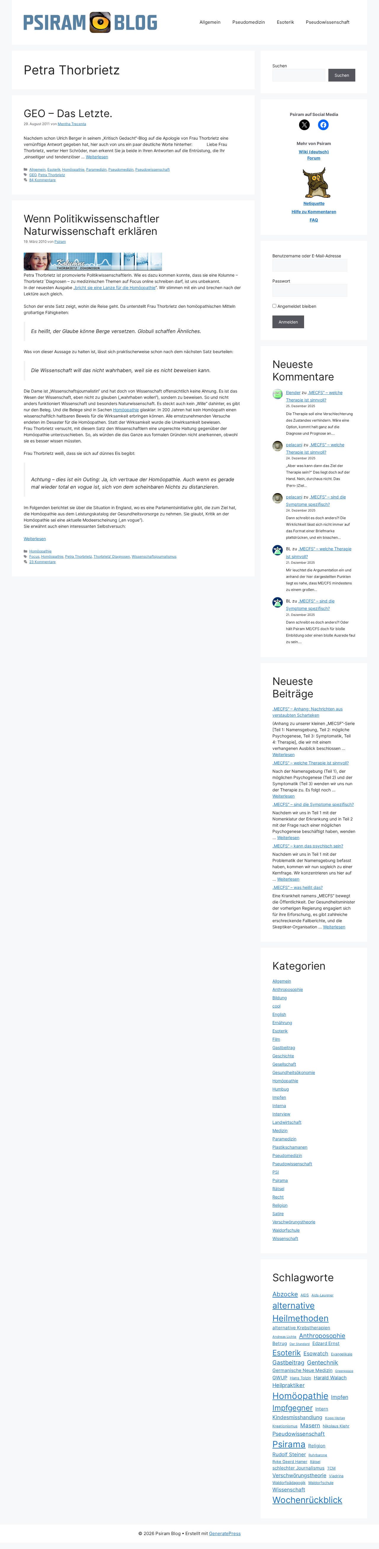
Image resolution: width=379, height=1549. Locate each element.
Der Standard (300, 1344)
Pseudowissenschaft (327, 22)
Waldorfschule (286, 1230)
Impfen (279, 1097)
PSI (275, 1172)
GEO (32, 175)
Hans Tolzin (300, 1378)
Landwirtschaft (286, 1122)
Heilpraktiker (288, 1385)
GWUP (279, 1378)
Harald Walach (330, 1378)
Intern (321, 1409)
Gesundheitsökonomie (293, 1072)
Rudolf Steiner (289, 1454)
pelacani (294, 444)
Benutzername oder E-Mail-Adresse (306, 255)
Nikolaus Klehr (336, 1426)
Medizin (280, 1130)
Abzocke (285, 1294)
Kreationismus (285, 1426)
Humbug (280, 1088)
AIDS (305, 1295)
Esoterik (285, 22)
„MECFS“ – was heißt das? (297, 887)
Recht (278, 1196)
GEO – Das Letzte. (68, 113)
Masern (310, 1425)
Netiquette (314, 203)
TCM (331, 1468)
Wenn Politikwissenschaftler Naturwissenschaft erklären (91, 224)
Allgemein (210, 22)
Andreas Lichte (284, 1337)
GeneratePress (225, 1533)
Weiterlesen (97, 156)
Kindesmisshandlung (297, 1417)
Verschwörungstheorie (293, 1221)
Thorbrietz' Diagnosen (112, 556)
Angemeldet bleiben (296, 306)
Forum (313, 157)
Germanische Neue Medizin (302, 1370)
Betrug (279, 1343)
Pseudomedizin (248, 22)
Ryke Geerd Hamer (289, 1461)
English (279, 1014)
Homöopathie (73, 169)
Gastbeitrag (283, 1047)
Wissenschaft (285, 1238)
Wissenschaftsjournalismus (154, 556)
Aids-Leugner (322, 1295)
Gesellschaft (284, 1064)
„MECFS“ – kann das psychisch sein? (307, 845)
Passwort (281, 280)
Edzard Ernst (326, 1343)
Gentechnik (322, 1362)
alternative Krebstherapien (301, 1327)
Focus (34, 556)
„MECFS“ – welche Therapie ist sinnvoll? (310, 762)
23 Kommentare (42, 562)
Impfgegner (292, 1407)
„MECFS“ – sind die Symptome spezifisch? (313, 804)
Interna (279, 1105)
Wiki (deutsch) (314, 151)
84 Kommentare (42, 180)
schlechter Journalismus (298, 1468)
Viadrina (336, 1476)
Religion (280, 1205)
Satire (278, 1213)
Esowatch (315, 1353)
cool (276, 1005)
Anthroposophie (287, 989)
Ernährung (282, 1022)
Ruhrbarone (318, 1455)
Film (276, 1039)
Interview (281, 1113)
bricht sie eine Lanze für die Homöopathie (115, 287)
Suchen (279, 65)
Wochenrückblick (307, 1500)
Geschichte (283, 1055)
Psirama (280, 1180)
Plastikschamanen (289, 1147)
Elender (293, 392)
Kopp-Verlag (335, 1418)
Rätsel (278, 1188)
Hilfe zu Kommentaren (314, 211)
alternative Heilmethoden (300, 1311)
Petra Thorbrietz (51, 175)
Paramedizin (96, 169)
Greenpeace (344, 1371)
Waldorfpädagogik (289, 1482)
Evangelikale (341, 1354)
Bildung (279, 997)
